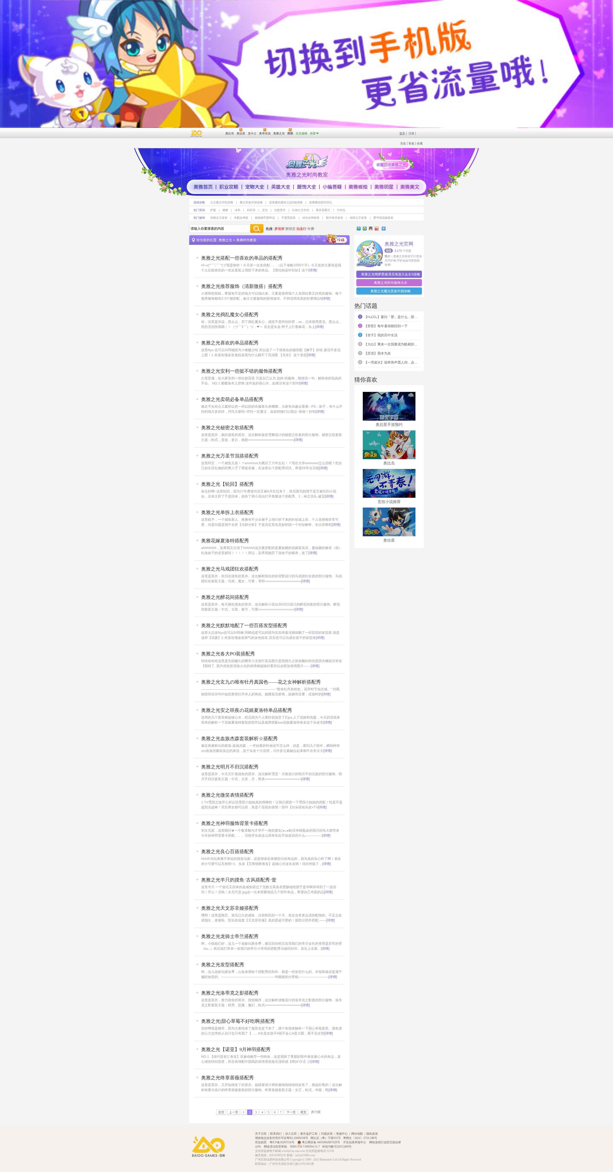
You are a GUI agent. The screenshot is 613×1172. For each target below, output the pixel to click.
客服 (411, 143)
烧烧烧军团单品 (265, 217)
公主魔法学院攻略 (221, 202)
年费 (310, 229)
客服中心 (342, 1133)
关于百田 (261, 1133)
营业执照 (261, 1142)
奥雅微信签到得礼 (320, 202)
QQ (371, 228)
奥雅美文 (410, 187)
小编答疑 (332, 187)
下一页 (291, 1112)
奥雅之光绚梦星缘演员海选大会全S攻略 (390, 274)
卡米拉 (341, 210)
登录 (402, 133)
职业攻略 (229, 187)
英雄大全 (280, 187)
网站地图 (357, 1133)
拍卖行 (301, 229)
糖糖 (225, 210)
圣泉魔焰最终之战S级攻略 (286, 202)
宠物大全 (254, 187)
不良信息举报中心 (355, 1142)
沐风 (237, 210)
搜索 (256, 228)
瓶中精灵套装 (334, 217)
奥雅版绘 (358, 187)
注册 (411, 133)
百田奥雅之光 (307, 160)
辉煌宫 (290, 229)
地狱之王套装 (358, 217)
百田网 (214, 133)
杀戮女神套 (241, 217)
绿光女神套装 (310, 217)
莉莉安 (251, 210)
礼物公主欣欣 (300, 210)
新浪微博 (377, 228)
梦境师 (279, 229)
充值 (403, 143)
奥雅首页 (203, 187)
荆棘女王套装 (218, 217)
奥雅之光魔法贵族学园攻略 (390, 291)
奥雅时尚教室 (246, 240)
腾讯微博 (359, 228)
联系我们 (276, 1133)
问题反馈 (327, 1133)
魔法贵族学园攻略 (251, 202)
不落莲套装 (288, 217)
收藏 (420, 143)
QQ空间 (365, 228)
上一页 (233, 1112)
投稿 (336, 239)
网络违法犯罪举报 (276, 1146)
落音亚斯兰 (323, 210)
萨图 (213, 210)
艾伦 (265, 210)
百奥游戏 (196, 133)
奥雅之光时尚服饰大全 (390, 283)
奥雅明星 (384, 187)
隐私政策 (372, 1133)
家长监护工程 (309, 1133)
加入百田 (291, 1133)
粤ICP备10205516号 (282, 1142)
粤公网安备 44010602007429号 (321, 1142)
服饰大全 (306, 187)
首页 (221, 1112)
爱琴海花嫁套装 (383, 217)
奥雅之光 (225, 240)
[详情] (312, 270)
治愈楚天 (280, 210)
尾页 (303, 1112)
